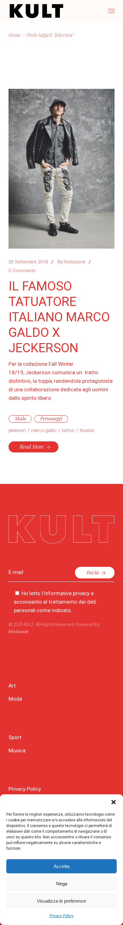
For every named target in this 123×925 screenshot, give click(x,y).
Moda (20, 418)
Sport (15, 737)
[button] (113, 802)
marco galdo (44, 430)
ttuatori (87, 430)
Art (12, 685)
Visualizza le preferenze (61, 901)
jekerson (17, 430)
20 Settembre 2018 (28, 262)
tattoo (68, 430)
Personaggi (51, 418)
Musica (17, 750)
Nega (61, 883)
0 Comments (22, 270)
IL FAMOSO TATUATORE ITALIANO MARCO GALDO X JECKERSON (59, 317)
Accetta (61, 866)
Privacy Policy (61, 916)
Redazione (71, 262)
